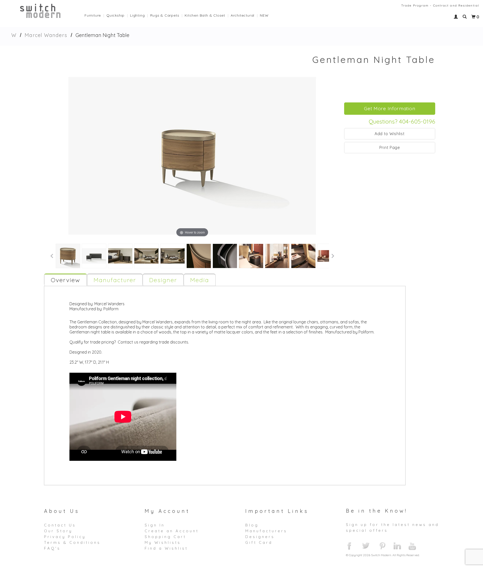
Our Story (58, 530)
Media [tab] (199, 280)
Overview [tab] (65, 280)
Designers (260, 536)
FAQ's (52, 548)
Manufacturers (266, 530)
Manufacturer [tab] (115, 280)
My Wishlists (163, 542)
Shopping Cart (165, 536)
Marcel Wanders (46, 35)
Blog (252, 525)
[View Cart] (473, 16)
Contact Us (60, 525)
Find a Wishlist (166, 548)
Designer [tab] (163, 280)
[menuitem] (95, 14)
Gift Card (258, 542)
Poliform (110, 308)
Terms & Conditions (72, 542)
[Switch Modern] (40, 10)
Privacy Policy (65, 536)
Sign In (155, 525)
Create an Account (172, 530)
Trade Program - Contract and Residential (440, 5)
